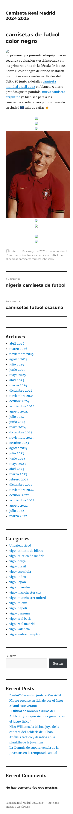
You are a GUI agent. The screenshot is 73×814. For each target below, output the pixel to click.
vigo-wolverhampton (25, 634)
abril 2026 (17, 343)
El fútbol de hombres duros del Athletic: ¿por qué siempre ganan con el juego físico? (37, 716)
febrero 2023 (18, 479)
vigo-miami (18, 603)
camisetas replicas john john (36, 258)
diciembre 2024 (20, 390)
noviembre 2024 (21, 396)
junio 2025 (17, 369)
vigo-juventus (20, 587)
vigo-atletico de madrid (27, 556)
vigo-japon (17, 582)
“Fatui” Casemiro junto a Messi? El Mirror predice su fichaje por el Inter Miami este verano (36, 700)
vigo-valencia (19, 629)
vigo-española (20, 571)
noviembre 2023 (21, 437)
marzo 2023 (18, 474)
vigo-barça (17, 561)
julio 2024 (16, 416)
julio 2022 (16, 511)
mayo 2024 (17, 427)
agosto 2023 (18, 448)
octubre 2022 (19, 495)
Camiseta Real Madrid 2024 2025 (25, 802)
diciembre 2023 (20, 432)
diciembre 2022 (20, 484)
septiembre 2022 (21, 500)
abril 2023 (16, 469)
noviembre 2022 (21, 490)
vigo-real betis (20, 618)
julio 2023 (16, 453)
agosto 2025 (18, 359)
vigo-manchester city (25, 592)
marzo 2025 (18, 385)
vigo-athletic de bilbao (26, 550)
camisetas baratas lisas (23, 254)
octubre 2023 (19, 443)
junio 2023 (17, 458)
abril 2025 (16, 380)
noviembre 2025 (21, 354)
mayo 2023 (17, 464)
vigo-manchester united (27, 598)
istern (14, 251)
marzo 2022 (18, 516)
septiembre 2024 (21, 406)
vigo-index (17, 577)
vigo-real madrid (22, 624)
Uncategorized (57, 251)
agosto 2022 (18, 505)
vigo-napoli (18, 608)
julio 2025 (16, 364)
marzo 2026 (18, 349)
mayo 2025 (17, 375)
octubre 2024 (19, 401)
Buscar (11, 656)
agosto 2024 (18, 411)
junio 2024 (17, 422)
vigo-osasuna (19, 613)
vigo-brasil (17, 566)
